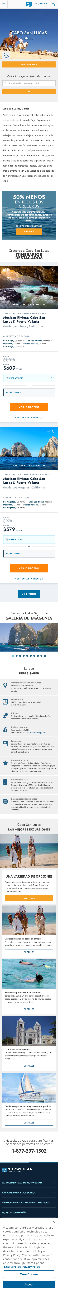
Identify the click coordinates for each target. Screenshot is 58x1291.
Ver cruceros (29, 64)
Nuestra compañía (14, 1212)
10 (45, 656)
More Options (29, 1274)
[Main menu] (3, 4)
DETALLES (29, 952)
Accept (29, 1284)
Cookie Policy (12, 1267)
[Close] (54, 1222)
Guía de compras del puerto (34, 732)
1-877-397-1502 (29, 1150)
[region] (29, 1254)
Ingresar (41, 3)
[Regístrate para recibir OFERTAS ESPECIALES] (29, 91)
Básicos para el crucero (18, 1192)
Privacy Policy (31, 1267)
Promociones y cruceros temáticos (26, 1202)
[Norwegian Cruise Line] (29, 4)
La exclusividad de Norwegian (22, 1182)
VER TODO (29, 898)
